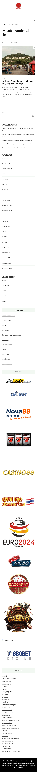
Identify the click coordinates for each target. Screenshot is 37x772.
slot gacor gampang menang (11, 335)
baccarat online (7, 364)
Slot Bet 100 (5, 330)
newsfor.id (5, 699)
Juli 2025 (4, 174)
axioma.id (5, 731)
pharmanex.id (6, 749)
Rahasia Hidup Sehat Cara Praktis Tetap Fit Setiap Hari (17, 129)
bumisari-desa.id (7, 744)
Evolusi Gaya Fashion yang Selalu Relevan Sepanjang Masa (18, 135)
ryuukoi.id (5, 694)
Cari (3, 112)
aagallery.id (5, 702)
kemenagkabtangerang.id (10, 728)
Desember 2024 (7, 205)
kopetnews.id (6, 681)
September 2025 (7, 169)
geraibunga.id (6, 684)
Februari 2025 (6, 195)
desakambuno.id (7, 741)
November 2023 (7, 268)
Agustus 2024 (6, 226)
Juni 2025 (5, 179)
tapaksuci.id (6, 707)
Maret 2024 (5, 247)
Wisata (11, 78)
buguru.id (5, 697)
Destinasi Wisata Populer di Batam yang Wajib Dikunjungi (17, 82)
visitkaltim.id (6, 746)
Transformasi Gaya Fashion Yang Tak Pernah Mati (17, 140)
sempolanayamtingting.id (10, 720)
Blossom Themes (23, 765)
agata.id (4, 689)
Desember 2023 (7, 263)
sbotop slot (5, 354)
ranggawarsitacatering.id (10, 738)
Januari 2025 (6, 200)
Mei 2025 (4, 184)
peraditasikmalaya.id (9, 679)
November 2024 (7, 211)
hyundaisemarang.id (9, 705)
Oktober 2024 (6, 216)
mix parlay (5, 340)
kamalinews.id (7, 710)
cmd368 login (6, 321)
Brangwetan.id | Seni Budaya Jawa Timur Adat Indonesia (18, 12)
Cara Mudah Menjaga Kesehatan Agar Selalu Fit (16, 144)
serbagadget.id (7, 692)
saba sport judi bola (8, 316)
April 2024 (5, 242)
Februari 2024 (6, 252)
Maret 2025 (5, 190)
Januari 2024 (6, 258)
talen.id (4, 676)
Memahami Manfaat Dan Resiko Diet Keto (14, 148)
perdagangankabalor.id (9, 725)
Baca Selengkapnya (9, 101)
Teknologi (5, 296)
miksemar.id (6, 715)
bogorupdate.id (7, 723)
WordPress (20, 768)
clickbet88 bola (7, 345)
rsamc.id (5, 736)
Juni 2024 (5, 231)
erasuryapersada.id (8, 733)
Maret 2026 (5, 158)
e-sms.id (4, 686)
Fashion (4, 280)
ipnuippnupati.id (7, 712)
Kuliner (4, 291)
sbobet (4, 325)
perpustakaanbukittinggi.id (11, 751)
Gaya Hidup (5, 285)
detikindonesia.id (7, 718)
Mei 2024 (4, 237)
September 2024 (7, 221)
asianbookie (6, 359)
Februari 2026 (6, 163)
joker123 (4, 349)
